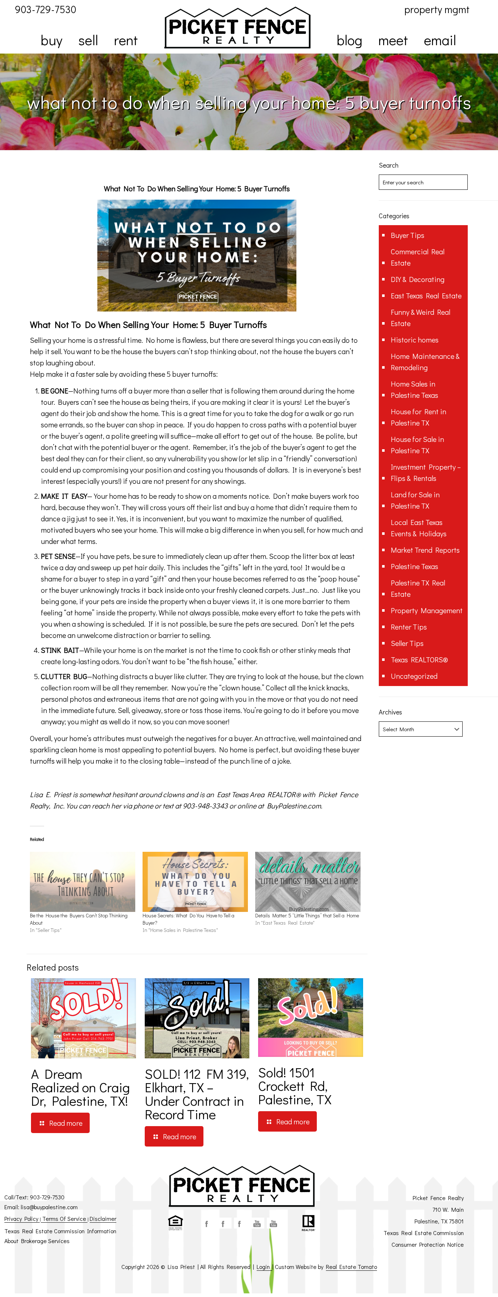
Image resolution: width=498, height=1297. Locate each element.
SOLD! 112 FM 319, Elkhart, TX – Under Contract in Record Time (197, 1094)
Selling (136, 324)
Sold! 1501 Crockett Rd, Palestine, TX (294, 1085)
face (208, 1223)
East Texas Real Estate (426, 295)
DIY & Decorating (417, 279)
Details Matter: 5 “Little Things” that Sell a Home (307, 915)
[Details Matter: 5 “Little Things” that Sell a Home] (308, 882)
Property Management (427, 610)
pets (123, 556)
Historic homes (415, 339)
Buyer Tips (407, 235)
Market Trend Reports (425, 550)
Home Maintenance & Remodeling (425, 361)
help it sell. (46, 351)
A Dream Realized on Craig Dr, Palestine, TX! (80, 1087)
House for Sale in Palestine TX (417, 444)
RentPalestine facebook (241, 1223)
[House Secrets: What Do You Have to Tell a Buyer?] (195, 882)
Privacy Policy (22, 1218)
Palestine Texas (414, 566)
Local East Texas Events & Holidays (419, 527)
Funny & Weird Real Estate (420, 317)
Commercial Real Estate (417, 257)
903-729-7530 (47, 1197)
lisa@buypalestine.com (49, 1207)
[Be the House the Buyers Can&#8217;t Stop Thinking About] (82, 882)
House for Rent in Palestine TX (418, 417)
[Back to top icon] (463, 1282)
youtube (257, 1223)
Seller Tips (407, 643)
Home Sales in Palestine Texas (414, 389)
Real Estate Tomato (351, 1266)
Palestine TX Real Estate (418, 588)
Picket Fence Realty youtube (274, 1223)
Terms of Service (64, 1218)
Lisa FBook (225, 1223)
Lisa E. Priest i (52, 794)
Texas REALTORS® (419, 659)
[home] (237, 27)
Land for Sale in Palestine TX (415, 500)
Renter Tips (409, 626)
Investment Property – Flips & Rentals (426, 472)
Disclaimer (103, 1218)
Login (264, 1266)
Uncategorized (414, 676)
